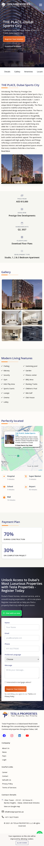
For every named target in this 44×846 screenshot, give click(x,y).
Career (4, 772)
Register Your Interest (14, 39)
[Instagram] (11, 735)
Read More (5, 151)
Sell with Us (6, 780)
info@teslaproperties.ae (14, 812)
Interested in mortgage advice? (19, 682)
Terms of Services (9, 787)
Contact (5, 776)
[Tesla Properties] (16, 5)
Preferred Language (13, 654)
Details (7, 71)
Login (4, 760)
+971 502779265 (12, 817)
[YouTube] (27, 735)
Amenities (28, 71)
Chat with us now (13, 613)
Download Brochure (13, 46)
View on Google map (12, 806)
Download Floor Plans (22, 243)
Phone (7, 644)
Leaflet (40, 470)
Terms (30, 694)
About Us (5, 748)
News (4, 752)
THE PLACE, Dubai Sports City (29, 449)
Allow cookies (22, 843)
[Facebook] (4, 735)
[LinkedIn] (19, 735)
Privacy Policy (9, 696)
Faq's (4, 756)
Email (7, 633)
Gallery (17, 71)
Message (8, 665)
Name (7, 622)
